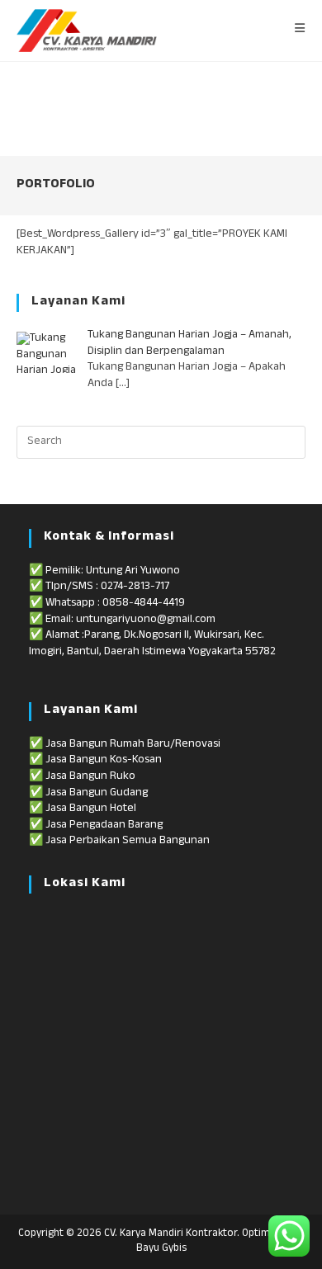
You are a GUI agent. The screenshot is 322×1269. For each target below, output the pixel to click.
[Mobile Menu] (300, 30)
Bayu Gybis (161, 1249)
